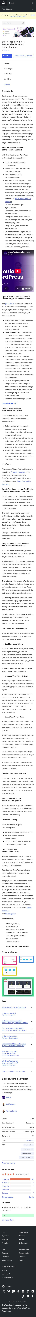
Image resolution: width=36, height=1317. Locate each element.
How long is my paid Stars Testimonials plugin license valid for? (10, 1053)
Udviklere (5, 1257)
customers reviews (27, 1153)
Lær (3, 1250)
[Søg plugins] (23, 23)
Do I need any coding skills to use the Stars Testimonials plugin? (14, 1029)
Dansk (9, 1286)
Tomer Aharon (11, 1111)
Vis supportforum (8, 1220)
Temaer (21, 1236)
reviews (22, 1157)
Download (6, 56)
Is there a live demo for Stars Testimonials (10, 1037)
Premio (6, 50)
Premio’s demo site (18, 472)
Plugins (21, 1239)
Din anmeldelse (7, 1197)
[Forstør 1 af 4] (15, 958)
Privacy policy (10, 914)
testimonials (29, 1157)
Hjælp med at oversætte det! (22, 15)
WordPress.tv (8, 1260)
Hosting (5, 1239)
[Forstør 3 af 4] (15, 969)
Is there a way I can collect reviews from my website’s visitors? (15, 1022)
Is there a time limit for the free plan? (9, 1014)
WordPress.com (9, 1267)
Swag (22, 1260)
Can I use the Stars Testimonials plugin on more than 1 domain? (14, 1045)
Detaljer (7, 63)
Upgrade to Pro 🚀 (9, 403)
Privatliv (5, 1243)
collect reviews (28, 1145)
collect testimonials (27, 1149)
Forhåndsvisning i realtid (23, 56)
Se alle (31, 1197)
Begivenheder (24, 1253)
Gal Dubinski (10, 1104)
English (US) (30, 1140)
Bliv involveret (24, 1250)
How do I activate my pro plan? (13, 1071)
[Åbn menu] (33, 3)
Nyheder (5, 1236)
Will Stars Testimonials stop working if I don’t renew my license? (10, 1063)
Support (7, 84)
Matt (5, 1270)
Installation (8, 74)
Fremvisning (23, 1232)
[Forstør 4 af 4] (31, 980)
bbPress (6, 1274)
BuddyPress (7, 1277)
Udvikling (7, 79)
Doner (22, 1257)
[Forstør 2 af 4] (31, 958)
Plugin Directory (7, 9)
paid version (9, 304)
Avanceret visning (8, 1163)
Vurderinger (8, 69)
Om (3, 1232)
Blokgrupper (23, 1243)
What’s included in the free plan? (14, 1008)
